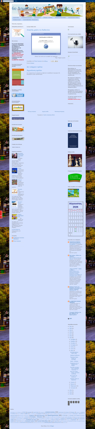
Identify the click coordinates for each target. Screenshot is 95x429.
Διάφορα (32, 63)
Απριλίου (73, 382)
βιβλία (26, 413)
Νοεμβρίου (73, 341)
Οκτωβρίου (73, 343)
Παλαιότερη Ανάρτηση (59, 111)
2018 (70, 332)
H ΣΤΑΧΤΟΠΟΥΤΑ (16, 229)
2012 (70, 393)
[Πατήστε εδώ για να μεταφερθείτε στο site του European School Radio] (75, 60)
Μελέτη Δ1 (77, 418)
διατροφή (26, 415)
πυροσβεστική (81, 419)
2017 (70, 334)
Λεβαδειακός (57, 418)
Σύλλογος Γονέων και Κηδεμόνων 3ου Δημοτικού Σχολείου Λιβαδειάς (75, 288)
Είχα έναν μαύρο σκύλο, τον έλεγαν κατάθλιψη (74, 372)
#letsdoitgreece (13, 412)
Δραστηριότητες (37, 17)
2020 (70, 328)
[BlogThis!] (53, 61)
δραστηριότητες (53, 415)
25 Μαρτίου (19, 412)
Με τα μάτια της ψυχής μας (73, 376)
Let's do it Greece (20, 202)
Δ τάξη (59, 413)
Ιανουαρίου (73, 387)
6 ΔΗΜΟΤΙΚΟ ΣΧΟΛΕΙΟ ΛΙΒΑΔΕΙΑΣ (18, 238)
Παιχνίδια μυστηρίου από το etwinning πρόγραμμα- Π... (74, 368)
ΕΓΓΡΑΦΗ (77, 415)
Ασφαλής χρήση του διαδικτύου (74, 379)
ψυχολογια (29, 422)
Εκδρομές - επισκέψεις (48, 17)
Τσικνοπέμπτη (16, 422)
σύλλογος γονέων (30, 421)
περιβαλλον (62, 419)
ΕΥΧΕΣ (19, 168)
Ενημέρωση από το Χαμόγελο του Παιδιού (74, 364)
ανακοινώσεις (50, 412)
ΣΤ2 (19, 421)
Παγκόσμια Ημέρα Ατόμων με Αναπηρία (74, 358)
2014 (70, 390)
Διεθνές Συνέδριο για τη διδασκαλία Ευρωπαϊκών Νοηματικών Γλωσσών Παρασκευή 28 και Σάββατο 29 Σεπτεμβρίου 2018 (75, 273)
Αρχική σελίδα (16, 17)
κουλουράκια (42, 418)
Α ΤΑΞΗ (24, 412)
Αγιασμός (20, 189)
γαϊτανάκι (33, 413)
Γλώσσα (51, 413)
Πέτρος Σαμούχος (17, 241)
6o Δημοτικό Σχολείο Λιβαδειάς (40, 8)
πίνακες (68, 419)
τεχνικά (60, 421)
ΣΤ (16, 421)
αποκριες (67, 412)
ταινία (52, 421)
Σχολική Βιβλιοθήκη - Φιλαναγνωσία (30, 19)
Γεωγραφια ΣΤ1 (39, 413)
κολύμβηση (36, 418)
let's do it (64, 422)
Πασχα (52, 419)
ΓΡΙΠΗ (55, 413)
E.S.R (42, 422)
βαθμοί (22, 413)
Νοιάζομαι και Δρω (17, 19)
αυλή (18, 413)
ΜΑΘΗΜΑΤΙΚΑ (70, 418)
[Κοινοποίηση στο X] (54, 61)
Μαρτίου (73, 384)
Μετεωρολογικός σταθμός (73, 17)
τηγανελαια (65, 421)
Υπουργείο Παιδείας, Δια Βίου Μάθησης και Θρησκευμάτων (75, 313)
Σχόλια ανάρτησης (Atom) (49, 114)
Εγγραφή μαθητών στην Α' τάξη (74, 353)
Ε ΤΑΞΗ (64, 415)
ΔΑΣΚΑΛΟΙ (66, 413)
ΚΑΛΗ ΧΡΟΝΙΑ (19, 418)
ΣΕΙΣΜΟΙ (12, 421)
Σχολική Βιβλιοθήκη (42, 421)
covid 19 (38, 422)
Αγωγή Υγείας (36, 412)
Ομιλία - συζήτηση (74, 361)
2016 (70, 335)
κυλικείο (52, 418)
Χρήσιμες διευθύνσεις (74, 355)
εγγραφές (71, 415)
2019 (70, 330)
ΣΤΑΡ (23, 421)
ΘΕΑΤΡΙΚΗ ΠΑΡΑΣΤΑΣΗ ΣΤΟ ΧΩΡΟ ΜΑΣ (21, 155)
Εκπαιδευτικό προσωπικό (27, 17)
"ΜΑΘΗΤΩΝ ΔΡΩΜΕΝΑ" (74, 242)
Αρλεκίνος (78, 412)
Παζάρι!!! (20, 180)
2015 (70, 337)
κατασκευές (26, 418)
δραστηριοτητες (41, 415)
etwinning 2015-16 (57, 422)
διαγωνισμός (21, 415)
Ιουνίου (72, 348)
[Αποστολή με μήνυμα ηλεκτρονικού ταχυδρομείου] (51, 61)
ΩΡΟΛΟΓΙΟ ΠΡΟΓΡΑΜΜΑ (60, 17)
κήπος (31, 418)
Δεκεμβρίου (73, 339)
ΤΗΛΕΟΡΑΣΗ (70, 421)
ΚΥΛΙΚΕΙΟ (47, 418)
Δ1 (61, 413)
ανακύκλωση (61, 412)
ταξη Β (56, 421)
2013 (70, 392)
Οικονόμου (41, 419)
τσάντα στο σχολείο (77, 421)
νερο (24, 419)
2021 (70, 326)
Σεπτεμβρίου (73, 345)
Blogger (52, 426)
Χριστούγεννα (23, 422)
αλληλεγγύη (42, 412)
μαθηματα (63, 418)
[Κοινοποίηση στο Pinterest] (57, 61)
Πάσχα (57, 419)
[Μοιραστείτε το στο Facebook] (56, 61)
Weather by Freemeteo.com (16, 147)
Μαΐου (72, 350)
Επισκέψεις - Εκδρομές (36, 417)
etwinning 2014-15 (48, 422)
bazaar (34, 422)
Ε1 (67, 415)
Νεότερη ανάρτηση (32, 111)
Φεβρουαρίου (74, 386)
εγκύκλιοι (83, 415)
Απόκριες (72, 412)
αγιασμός (29, 412)
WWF (70, 318)
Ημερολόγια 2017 (73, 290)
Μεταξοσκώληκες (19, 419)
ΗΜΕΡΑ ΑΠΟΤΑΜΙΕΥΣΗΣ (21, 215)
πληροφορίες (73, 419)
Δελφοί (70, 413)
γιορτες (46, 413)
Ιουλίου (72, 346)
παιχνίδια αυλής (47, 419)
